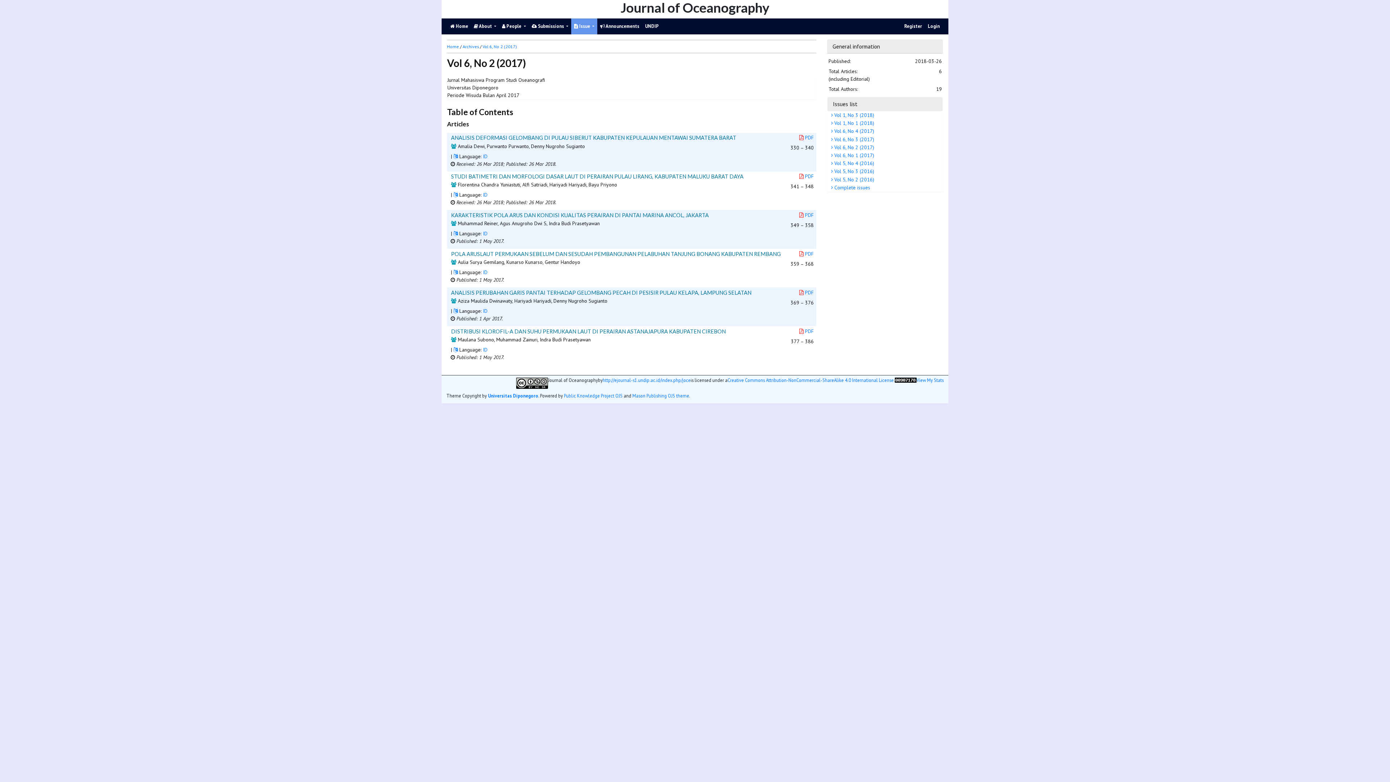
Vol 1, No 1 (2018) (853, 123)
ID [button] (485, 156)
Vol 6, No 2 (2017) (853, 147)
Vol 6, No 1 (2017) (853, 155)
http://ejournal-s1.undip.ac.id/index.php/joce (647, 380)
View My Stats (930, 380)
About (485, 26)
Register (913, 26)
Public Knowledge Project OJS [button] (593, 396)
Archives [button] (471, 46)
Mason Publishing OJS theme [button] (660, 396)
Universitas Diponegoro (513, 396)
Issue (584, 26)
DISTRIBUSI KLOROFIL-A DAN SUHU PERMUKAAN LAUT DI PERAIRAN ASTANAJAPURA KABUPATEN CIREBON (588, 331)
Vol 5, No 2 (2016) (853, 179)
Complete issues (851, 187)
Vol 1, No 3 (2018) (853, 115)
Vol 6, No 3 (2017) (853, 139)
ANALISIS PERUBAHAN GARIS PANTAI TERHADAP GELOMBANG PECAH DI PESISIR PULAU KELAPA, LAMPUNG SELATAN (601, 292)
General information (856, 46)
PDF (809, 137)
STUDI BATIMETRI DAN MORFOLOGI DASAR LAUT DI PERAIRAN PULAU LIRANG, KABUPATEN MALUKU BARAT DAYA (597, 176)
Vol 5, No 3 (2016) (853, 171)
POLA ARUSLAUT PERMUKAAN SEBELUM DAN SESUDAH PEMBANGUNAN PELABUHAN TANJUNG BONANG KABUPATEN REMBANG (616, 254)
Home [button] (453, 46)
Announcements (622, 26)
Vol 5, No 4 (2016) (853, 163)
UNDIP (652, 26)
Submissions (551, 26)
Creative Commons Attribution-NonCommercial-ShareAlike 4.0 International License (811, 380)
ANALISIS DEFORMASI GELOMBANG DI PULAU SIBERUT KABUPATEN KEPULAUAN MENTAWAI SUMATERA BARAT (593, 137)
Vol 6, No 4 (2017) (853, 131)
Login (934, 26)
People (513, 26)
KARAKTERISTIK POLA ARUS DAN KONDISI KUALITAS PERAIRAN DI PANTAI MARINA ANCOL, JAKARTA (580, 215)
